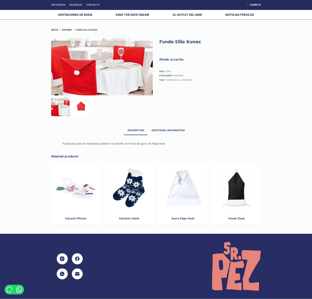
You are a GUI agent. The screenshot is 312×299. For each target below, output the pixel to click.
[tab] (136, 130)
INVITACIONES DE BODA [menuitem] (75, 14)
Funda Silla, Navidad (178, 80)
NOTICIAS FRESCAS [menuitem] (239, 14)
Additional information (168, 130)
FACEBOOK (75, 4)
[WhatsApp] (62, 273)
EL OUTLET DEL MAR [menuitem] (187, 14)
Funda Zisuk (236, 218)
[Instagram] (62, 258)
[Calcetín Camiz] (129, 188)
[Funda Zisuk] (236, 188)
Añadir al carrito (171, 59)
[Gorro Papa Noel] (182, 188)
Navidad (178, 75)
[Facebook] (77, 258)
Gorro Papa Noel (182, 218)
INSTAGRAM (58, 4)
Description (136, 130)
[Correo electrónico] (77, 273)
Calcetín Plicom (75, 218)
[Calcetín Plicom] (75, 188)
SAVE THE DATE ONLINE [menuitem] (132, 14)
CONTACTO (92, 4)
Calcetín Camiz (129, 218)
